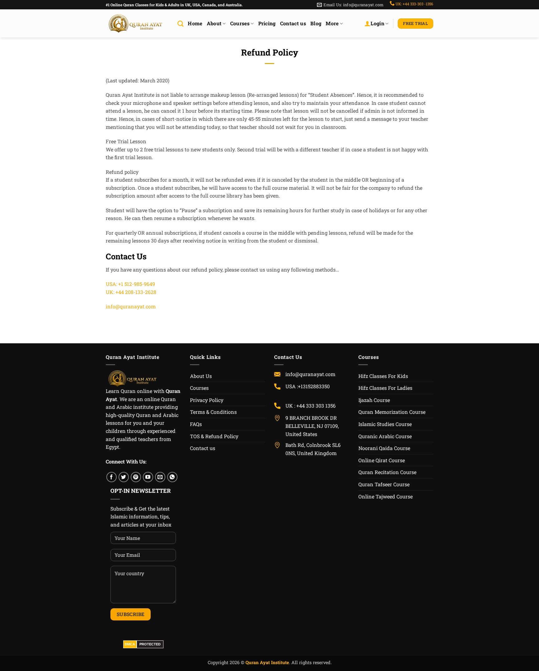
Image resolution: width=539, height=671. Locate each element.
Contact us (293, 23)
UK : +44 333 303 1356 (310, 405)
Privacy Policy (206, 400)
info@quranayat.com (131, 306)
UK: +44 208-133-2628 (131, 292)
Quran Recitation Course (387, 472)
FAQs (196, 424)
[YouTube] (148, 477)
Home (195, 23)
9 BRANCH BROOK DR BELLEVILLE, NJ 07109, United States (312, 425)
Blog (315, 23)
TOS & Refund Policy (214, 436)
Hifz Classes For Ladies (385, 387)
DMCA (130, 644)
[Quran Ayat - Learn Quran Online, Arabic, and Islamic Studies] (134, 378)
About (214, 23)
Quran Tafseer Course (384, 484)
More (332, 23)
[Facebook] (111, 477)
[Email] (160, 477)
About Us (201, 376)
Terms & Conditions (213, 412)
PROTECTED (150, 644)
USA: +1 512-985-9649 (130, 284)
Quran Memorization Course (391, 412)
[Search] (180, 23)
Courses (240, 23)
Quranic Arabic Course (385, 436)
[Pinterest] (136, 477)
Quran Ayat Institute (267, 662)
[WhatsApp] (172, 477)
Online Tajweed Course (385, 496)
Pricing (267, 23)
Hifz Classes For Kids (383, 376)
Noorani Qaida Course (384, 448)
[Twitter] (124, 477)
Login (377, 23)
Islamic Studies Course (385, 424)
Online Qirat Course (381, 460)
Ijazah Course (374, 400)
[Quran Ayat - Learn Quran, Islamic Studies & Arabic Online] (137, 23)
